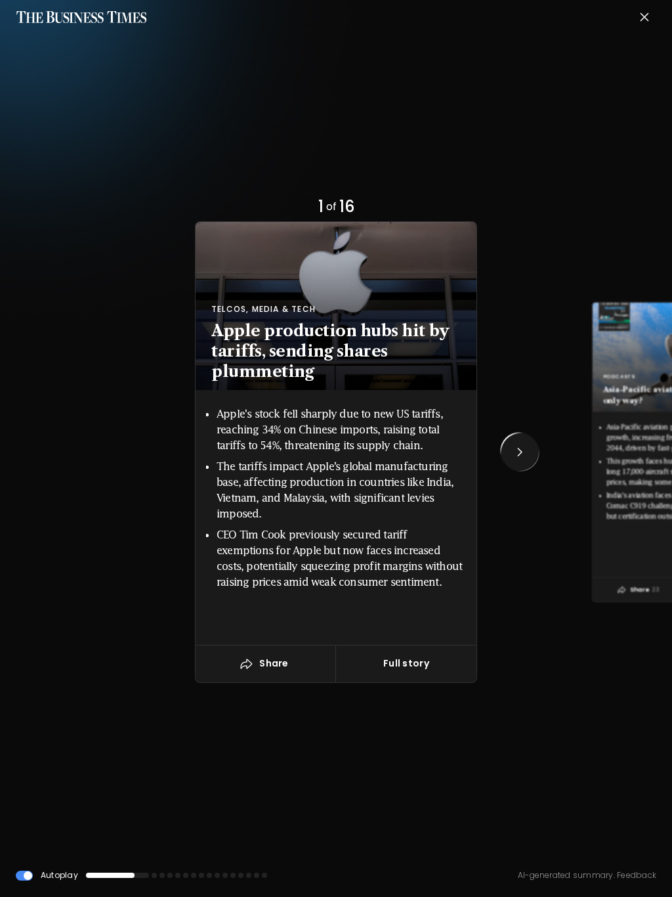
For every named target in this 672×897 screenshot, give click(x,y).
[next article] (519, 451)
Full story (406, 663)
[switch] (24, 876)
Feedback (635, 875)
